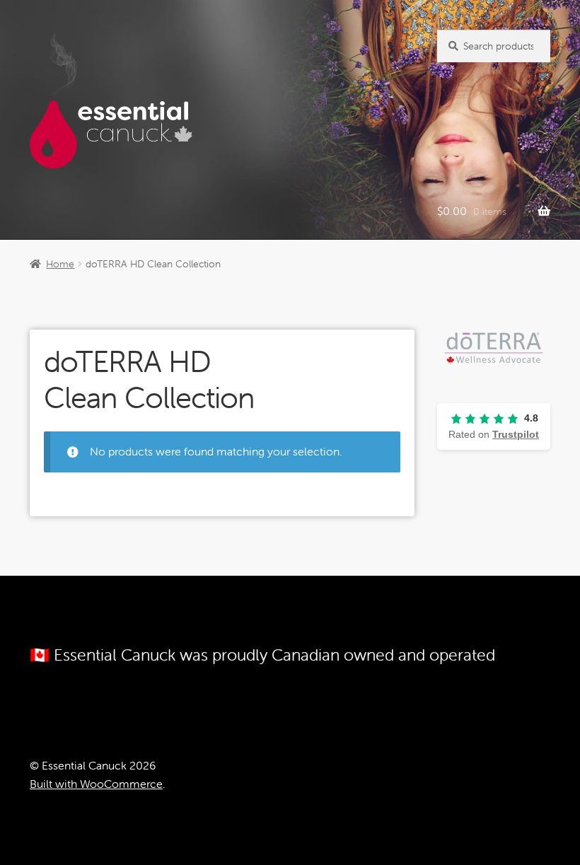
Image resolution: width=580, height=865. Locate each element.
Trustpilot (515, 434)
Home (60, 263)
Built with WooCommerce (96, 784)
